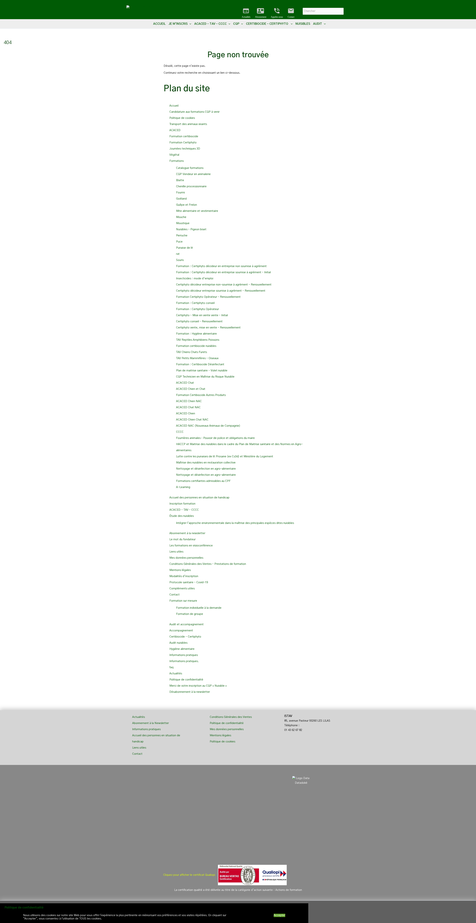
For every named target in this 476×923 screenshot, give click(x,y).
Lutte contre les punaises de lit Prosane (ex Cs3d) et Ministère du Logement (224, 456)
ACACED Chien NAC (189, 401)
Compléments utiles (182, 588)
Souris (180, 260)
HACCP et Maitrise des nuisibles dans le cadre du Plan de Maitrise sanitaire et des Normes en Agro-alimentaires (239, 447)
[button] (189, 23)
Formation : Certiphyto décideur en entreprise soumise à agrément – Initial (223, 272)
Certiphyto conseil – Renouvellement (199, 321)
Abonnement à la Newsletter (150, 723)
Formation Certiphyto (183, 142)
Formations (176, 161)
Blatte (180, 180)
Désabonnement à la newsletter (189, 692)
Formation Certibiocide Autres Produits (201, 395)
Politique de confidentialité (186, 679)
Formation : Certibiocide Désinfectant (200, 364)
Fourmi (180, 192)
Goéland (181, 198)
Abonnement (260, 12)
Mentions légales (180, 570)
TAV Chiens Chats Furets (191, 352)
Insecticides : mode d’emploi (194, 278)
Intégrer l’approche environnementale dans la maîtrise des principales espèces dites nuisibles (235, 523)
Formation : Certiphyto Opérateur (197, 309)
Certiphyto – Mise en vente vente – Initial (202, 315)
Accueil (159, 23)
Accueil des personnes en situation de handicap (199, 497)
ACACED (175, 130)
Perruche (181, 235)
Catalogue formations (189, 168)
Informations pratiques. (184, 661)
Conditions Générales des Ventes (231, 717)
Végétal (174, 154)
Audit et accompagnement (186, 624)
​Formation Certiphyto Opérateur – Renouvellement (208, 297)
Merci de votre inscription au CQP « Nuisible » (198, 685)
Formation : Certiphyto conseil (195, 303)
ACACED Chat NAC (188, 407)
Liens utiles (176, 551)
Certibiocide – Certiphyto (185, 636)
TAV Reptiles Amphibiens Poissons (197, 339)
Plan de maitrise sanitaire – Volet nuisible (201, 370)
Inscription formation (182, 503)
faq (171, 667)
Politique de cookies (182, 118)
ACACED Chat (185, 382)
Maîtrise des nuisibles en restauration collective (206, 462)
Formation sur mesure (183, 600)
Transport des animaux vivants (188, 124)
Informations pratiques (183, 655)
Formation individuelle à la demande (198, 607)
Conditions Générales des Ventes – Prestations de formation (207, 564)
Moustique (182, 223)
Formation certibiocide (183, 136)
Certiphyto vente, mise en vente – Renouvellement (208, 327)
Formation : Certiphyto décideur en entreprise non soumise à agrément (221, 266)
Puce (179, 241)
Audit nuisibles (178, 642)
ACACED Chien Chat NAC (192, 419)
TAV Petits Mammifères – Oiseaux (197, 358)
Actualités (246, 12)
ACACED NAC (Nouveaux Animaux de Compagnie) (208, 425)
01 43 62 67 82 (293, 730)
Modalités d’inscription (183, 576)
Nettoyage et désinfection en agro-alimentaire (206, 468)
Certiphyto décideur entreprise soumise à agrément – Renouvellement (220, 290)
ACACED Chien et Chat (190, 389)
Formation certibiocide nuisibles (196, 346)
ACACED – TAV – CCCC (184, 509)
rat (178, 254)
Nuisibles (302, 23)
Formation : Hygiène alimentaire (196, 333)
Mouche (181, 217)
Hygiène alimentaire (181, 649)
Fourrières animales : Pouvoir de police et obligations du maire (215, 438)
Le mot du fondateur (182, 539)
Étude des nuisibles (181, 516)
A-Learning (183, 487)
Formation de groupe (189, 614)
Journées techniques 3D (184, 148)
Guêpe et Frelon (186, 204)
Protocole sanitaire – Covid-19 (188, 582)
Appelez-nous (277, 12)
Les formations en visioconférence (191, 545)
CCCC (180, 432)
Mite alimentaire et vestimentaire (197, 211)
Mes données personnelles (186, 557)
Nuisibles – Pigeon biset (191, 229)
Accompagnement (181, 630)
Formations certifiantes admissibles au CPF (203, 481)
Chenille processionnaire (191, 186)
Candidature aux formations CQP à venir (194, 111)
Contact (291, 12)
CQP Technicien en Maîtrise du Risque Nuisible (205, 376)
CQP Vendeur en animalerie (193, 174)
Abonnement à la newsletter (187, 533)
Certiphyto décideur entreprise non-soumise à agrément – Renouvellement (223, 284)
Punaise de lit (184, 247)
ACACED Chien (185, 413)
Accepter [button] (279, 915)
